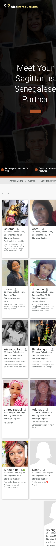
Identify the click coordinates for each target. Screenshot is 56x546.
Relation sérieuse (38, 301)
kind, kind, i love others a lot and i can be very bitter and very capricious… (15, 306)
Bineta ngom (40, 349)
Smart (34, 485)
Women (32, 181)
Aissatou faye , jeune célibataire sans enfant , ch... (15, 362)
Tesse (8, 289)
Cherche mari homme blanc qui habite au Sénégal (43, 362)
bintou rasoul (13, 409)
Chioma (9, 229)
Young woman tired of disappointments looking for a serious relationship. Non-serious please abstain (43, 307)
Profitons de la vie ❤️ (40, 482)
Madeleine (11, 470)
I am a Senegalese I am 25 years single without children (15, 366)
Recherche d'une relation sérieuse (15, 482)
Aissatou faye (13, 349)
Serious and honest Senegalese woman (11, 486)
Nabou (36, 470)
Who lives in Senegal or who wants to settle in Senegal (43, 366)
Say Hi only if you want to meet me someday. (15, 241)
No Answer (8, 423)
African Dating (16, 181)
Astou (36, 229)
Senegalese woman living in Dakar (43, 426)
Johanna (38, 289)
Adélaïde (38, 409)
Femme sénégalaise (40, 422)
